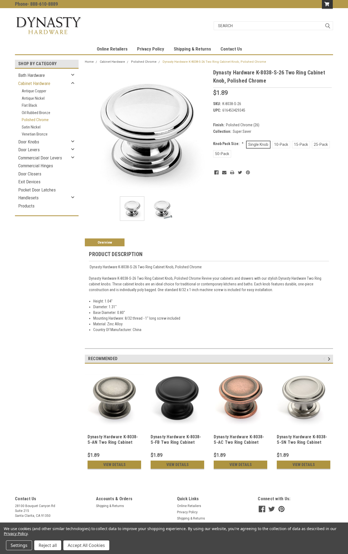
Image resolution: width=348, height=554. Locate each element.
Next (203, 130)
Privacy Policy (150, 49)
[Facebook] (216, 172)
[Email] (224, 172)
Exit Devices (29, 181)
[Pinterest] (248, 172)
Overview (105, 242)
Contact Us (231, 49)
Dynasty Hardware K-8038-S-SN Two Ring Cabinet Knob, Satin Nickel (302, 442)
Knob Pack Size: (228, 143)
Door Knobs (28, 141)
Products (26, 206)
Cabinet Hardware (34, 83)
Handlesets (28, 197)
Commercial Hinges (35, 165)
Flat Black (29, 105)
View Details (114, 464)
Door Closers (29, 174)
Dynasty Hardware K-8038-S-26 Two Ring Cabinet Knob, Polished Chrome (214, 62)
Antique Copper (34, 91)
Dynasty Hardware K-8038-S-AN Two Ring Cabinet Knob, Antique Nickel (113, 442)
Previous (90, 130)
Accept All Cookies (86, 545)
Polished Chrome (35, 119)
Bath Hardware (31, 75)
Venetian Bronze (35, 134)
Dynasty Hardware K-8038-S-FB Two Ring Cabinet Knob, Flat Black (176, 442)
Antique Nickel (33, 98)
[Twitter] (240, 172)
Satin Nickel (31, 127)
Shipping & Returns (192, 49)
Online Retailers (112, 49)
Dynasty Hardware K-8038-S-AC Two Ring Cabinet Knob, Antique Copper (239, 442)
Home (89, 62)
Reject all (48, 545)
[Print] (232, 172)
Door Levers (29, 149)
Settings (19, 545)
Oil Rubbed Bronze (36, 112)
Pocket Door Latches (37, 190)
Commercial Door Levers (40, 157)
